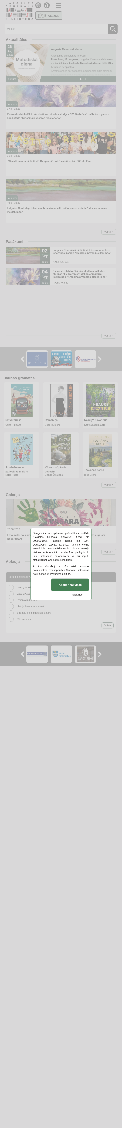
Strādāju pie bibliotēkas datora (34, 612)
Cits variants (24, 619)
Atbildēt (107, 625)
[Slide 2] (85, 79)
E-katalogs (51, 15)
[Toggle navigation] (58, 5)
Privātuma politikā (60, 574)
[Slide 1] (80, 79)
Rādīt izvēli (77, 594)
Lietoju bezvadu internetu (31, 606)
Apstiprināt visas (70, 584)
